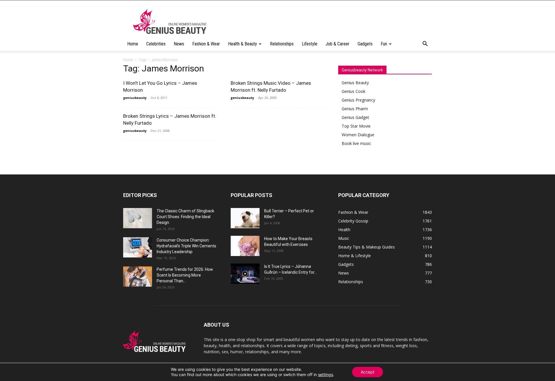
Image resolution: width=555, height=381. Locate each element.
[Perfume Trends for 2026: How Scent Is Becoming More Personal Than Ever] (137, 276)
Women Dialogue (358, 134)
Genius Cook (353, 91)
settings (325, 374)
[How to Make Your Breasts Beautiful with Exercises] (245, 246)
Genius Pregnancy (358, 100)
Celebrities (156, 44)
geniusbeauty (135, 97)
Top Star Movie (356, 126)
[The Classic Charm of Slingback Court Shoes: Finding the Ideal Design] (137, 218)
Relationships (282, 44)
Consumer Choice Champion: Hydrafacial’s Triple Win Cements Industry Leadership (186, 246)
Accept (367, 371)
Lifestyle (309, 44)
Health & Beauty (242, 44)
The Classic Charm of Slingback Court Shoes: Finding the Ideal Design (185, 217)
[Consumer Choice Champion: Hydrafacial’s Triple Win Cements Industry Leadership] (137, 247)
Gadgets (365, 44)
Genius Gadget (355, 117)
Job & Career (337, 44)
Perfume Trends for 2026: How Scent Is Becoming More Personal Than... (185, 275)
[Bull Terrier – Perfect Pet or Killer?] (245, 218)
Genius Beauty (355, 82)
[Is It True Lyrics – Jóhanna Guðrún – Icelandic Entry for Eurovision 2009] (245, 274)
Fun (384, 44)
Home (132, 44)
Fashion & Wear (206, 44)
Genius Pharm (355, 108)
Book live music (356, 143)
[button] (425, 44)
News (179, 44)
